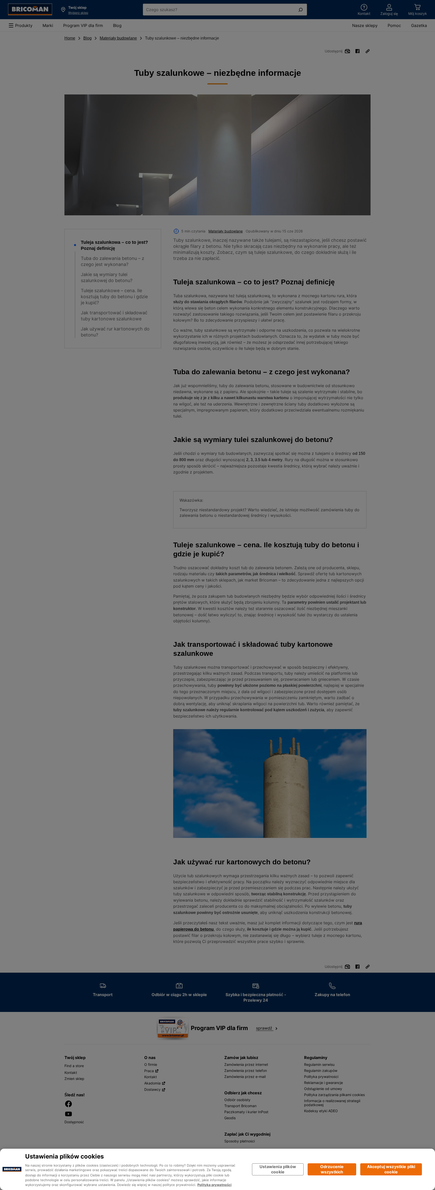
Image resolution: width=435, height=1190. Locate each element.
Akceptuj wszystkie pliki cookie (391, 1169)
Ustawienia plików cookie (278, 1169)
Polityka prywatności (214, 1185)
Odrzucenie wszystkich (332, 1169)
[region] (217, 1169)
